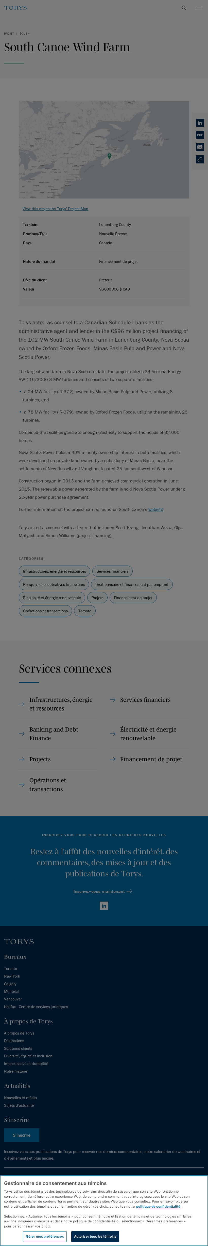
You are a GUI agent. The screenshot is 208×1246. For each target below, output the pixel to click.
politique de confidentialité (158, 1206)
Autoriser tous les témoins (95, 1236)
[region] (104, 1210)
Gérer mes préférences (45, 1236)
